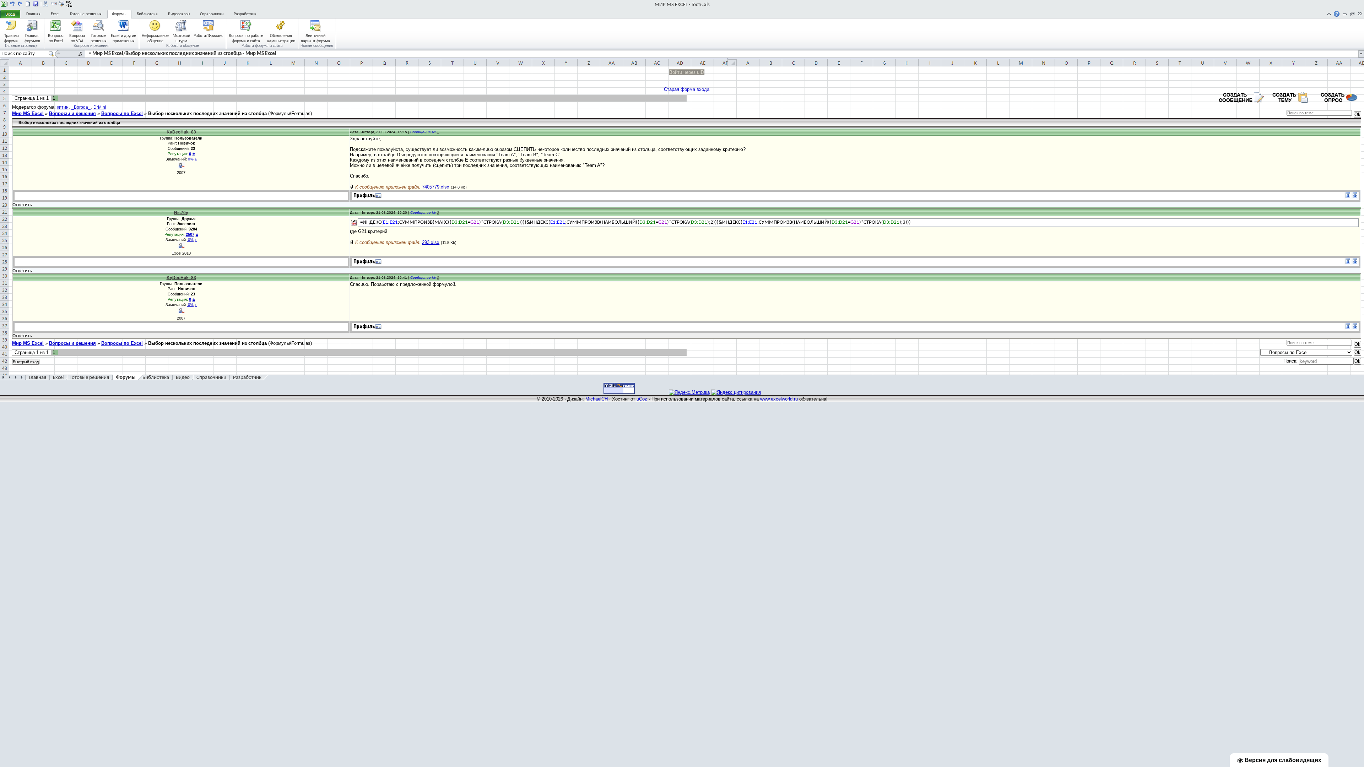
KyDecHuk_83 (181, 132)
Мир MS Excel (28, 113)
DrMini (99, 107)
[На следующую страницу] (20, 4)
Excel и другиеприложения (123, 38)
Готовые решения (86, 14)
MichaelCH (596, 399)
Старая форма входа (686, 89)
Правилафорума (11, 38)
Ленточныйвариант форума (315, 38)
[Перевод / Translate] (354, 222)
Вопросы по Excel (122, 113)
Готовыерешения (99, 38)
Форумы (119, 14)
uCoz (642, 399)
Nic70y (181, 212)
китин (63, 107)
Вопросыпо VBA (77, 38)
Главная (33, 14)
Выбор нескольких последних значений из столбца (207, 113)
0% (190, 159)
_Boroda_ (81, 107)
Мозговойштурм (181, 38)
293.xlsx (430, 242)
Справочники (211, 14)
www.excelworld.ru (779, 399)
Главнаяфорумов (32, 38)
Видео (183, 377)
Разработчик (245, 14)
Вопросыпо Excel (56, 38)
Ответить (22, 204)
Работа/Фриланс (208, 36)
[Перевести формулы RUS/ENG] (69, 4)
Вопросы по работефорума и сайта (246, 38)
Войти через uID (686, 72)
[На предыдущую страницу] (12, 4)
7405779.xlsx (435, 187)
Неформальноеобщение (155, 38)
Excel (55, 14)
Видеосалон (179, 14)
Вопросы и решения (72, 113)
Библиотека (147, 14)
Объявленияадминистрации (281, 38)
